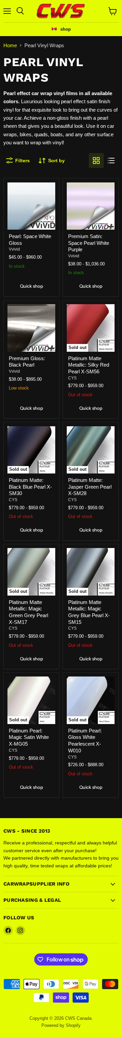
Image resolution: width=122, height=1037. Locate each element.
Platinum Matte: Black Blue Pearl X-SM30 (30, 486)
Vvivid (14, 249)
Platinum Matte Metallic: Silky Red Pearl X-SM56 (88, 364)
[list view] (111, 160)
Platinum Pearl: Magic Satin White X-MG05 (29, 737)
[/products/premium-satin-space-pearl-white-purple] (91, 206)
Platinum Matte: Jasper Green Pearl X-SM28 (89, 486)
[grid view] (96, 160)
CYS (72, 378)
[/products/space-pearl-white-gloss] (31, 206)
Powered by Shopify (61, 1025)
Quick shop (31, 286)
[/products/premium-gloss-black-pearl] (31, 328)
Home (10, 45)
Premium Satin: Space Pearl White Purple (88, 242)
